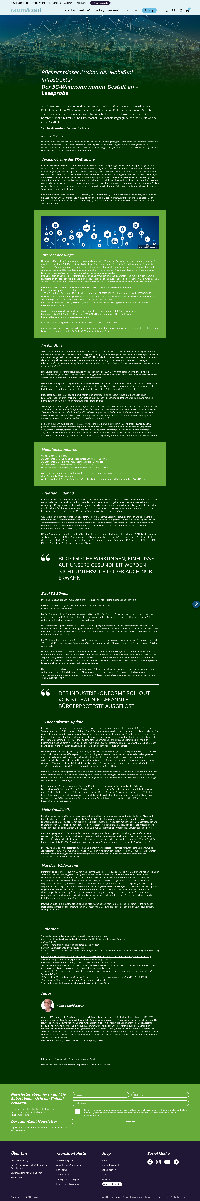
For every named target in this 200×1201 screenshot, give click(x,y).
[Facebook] (150, 1162)
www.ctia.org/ (49, 941)
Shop (104, 1160)
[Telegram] (176, 1162)
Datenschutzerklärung (133, 1197)
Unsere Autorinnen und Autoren (26, 1172)
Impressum (115, 1197)
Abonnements (63, 1174)
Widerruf (106, 1179)
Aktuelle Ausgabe (64, 1160)
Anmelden (130, 1122)
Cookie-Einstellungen (180, 1197)
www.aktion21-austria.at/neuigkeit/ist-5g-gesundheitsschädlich (74, 980)
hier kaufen (104, 1064)
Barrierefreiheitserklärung (156, 1197)
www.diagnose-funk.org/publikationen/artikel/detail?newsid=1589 (75, 936)
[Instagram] (158, 1162)
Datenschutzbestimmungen (162, 1112)
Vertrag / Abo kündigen (67, 1179)
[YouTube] (167, 1162)
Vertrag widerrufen (112, 1184)
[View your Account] (181, 10)
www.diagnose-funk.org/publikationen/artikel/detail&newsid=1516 (76, 983)
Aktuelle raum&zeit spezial (69, 1165)
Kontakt (104, 1197)
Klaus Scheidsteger (69, 1005)
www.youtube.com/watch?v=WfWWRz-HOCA (98, 962)
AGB (104, 1174)
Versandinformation (111, 1165)
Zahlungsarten (109, 1169)
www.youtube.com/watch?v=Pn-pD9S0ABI (127, 977)
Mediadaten (16, 1177)
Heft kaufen (62, 1169)
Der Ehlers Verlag (19, 1160)
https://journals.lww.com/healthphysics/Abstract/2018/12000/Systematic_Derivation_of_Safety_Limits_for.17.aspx (96, 956)
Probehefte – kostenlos (67, 1184)
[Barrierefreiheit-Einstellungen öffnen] (196, 604)
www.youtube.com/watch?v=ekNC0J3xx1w (63, 947)
